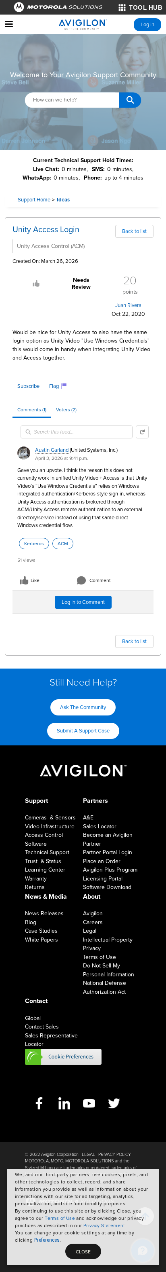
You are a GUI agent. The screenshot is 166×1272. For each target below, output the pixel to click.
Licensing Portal (102, 878)
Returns (35, 887)
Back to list (134, 231)
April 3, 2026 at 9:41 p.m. (61, 458)
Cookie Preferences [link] (63, 1057)
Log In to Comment (83, 602)
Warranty (36, 878)
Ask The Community (83, 707)
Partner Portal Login (107, 852)
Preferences (47, 1240)
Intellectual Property (108, 939)
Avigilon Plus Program (110, 869)
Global (33, 1018)
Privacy (92, 948)
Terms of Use (60, 1218)
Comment (100, 580)
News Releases (44, 913)
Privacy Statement (104, 1225)
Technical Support (47, 852)
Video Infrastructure (50, 826)
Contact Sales (42, 1026)
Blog (30, 922)
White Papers (41, 939)
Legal (89, 930)
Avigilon (93, 913)
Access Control (44, 835)
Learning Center (45, 869)
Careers (93, 922)
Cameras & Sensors (50, 817)
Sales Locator (99, 826)
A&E (88, 817)
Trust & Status (43, 861)
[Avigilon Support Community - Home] (83, 24)
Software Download (107, 887)
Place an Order (101, 861)
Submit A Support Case (83, 731)
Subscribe (28, 386)
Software (36, 843)
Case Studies (41, 930)
